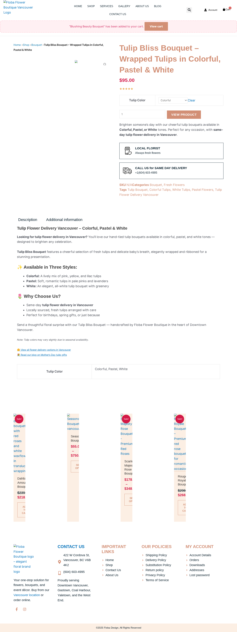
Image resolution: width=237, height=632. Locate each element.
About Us (142, 6)
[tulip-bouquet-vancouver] (76, 62)
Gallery (124, 6)
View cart (156, 26)
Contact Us (117, 14)
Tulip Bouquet (138, 189)
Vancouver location (27, 595)
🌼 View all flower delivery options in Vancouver (44, 349)
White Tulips (181, 189)
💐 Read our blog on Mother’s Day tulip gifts (42, 354)
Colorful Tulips (160, 189)
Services (106, 6)
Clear (191, 100)
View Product (184, 114)
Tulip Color (137, 100)
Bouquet (36, 44)
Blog (157, 6)
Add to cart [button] (25, 509)
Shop (91, 6)
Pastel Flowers (202, 189)
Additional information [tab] (64, 219)
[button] (189, 10)
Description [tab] (27, 219)
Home (78, 6)
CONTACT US (71, 546)
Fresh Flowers (174, 185)
